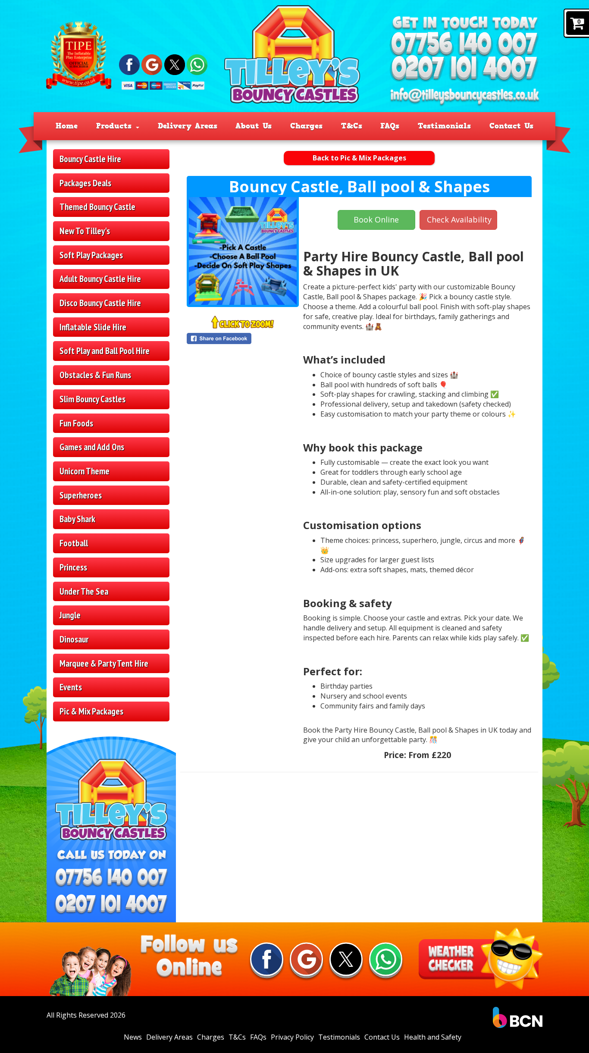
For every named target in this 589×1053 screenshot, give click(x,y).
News (133, 1037)
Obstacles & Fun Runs (95, 375)
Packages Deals (85, 183)
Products (115, 126)
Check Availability (459, 219)
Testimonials (444, 126)
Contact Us (511, 126)
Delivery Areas (187, 126)
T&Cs (351, 126)
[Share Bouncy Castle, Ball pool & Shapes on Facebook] (243, 338)
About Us (253, 126)
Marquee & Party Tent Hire (104, 663)
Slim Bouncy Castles (92, 399)
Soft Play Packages (91, 255)
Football (74, 543)
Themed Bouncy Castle (97, 207)
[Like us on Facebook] (129, 64)
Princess (73, 567)
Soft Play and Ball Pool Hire (105, 351)
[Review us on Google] (151, 64)
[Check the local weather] (479, 959)
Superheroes (81, 495)
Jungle (70, 615)
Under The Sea (84, 591)
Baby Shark (77, 519)
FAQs (389, 126)
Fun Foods (76, 423)
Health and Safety (432, 1037)
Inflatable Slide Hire (93, 327)
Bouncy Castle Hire (90, 159)
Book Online (376, 219)
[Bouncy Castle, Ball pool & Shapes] (243, 251)
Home (67, 126)
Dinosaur (74, 639)
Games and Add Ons (92, 447)
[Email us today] (464, 97)
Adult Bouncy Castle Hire (100, 279)
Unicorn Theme (85, 471)
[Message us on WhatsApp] (197, 64)
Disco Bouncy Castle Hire (100, 303)
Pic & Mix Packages (91, 711)
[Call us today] (464, 45)
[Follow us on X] (174, 64)
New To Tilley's (85, 231)
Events (71, 687)
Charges (306, 126)
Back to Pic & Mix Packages (359, 158)
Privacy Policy (292, 1037)
